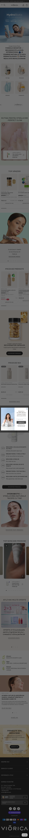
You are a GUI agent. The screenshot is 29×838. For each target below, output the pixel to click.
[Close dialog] (27, 409)
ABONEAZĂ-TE (21, 422)
